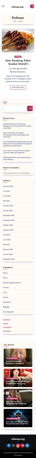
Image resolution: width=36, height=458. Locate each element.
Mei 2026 (6, 201)
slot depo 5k (7, 327)
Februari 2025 (8, 249)
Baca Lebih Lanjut (18, 87)
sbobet (5, 323)
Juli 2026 (6, 191)
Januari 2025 (8, 254)
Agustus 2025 (8, 230)
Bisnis (5, 278)
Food (5, 292)
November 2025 (8, 220)
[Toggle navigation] (3, 6)
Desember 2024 (8, 259)
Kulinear (18, 56)
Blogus (28, 453)
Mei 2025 (6, 244)
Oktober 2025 (8, 225)
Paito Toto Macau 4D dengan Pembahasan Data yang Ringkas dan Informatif (16, 135)
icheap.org (17, 7)
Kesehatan (7, 302)
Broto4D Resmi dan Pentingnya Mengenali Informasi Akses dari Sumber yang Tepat (17, 126)
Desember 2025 (8, 215)
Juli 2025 (6, 235)
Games (5, 297)
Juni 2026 (7, 196)
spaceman (6, 320)
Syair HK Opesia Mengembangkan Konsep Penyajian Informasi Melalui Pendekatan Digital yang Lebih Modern (17, 144)
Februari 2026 (8, 206)
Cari (5, 102)
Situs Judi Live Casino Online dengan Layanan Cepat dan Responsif (16, 152)
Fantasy (6, 287)
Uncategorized (8, 312)
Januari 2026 (8, 210)
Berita (5, 273)
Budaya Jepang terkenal (12, 283)
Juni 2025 (7, 240)
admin (14, 68)
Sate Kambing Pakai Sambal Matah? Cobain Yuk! (18, 64)
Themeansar (18, 455)
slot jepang (7, 331)
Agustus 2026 (8, 186)
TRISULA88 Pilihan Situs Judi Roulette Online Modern (17, 158)
